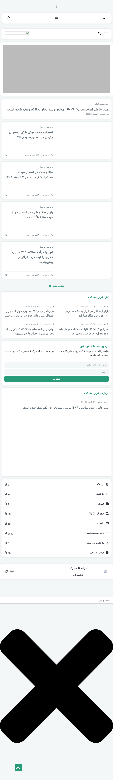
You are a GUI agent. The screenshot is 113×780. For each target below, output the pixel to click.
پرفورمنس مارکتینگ (101, 104)
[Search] (110, 773)
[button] (56, 286)
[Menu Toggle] (56, 18)
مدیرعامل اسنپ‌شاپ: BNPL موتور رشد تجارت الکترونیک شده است (58, 109)
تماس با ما (78, 575)
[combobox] (56, 600)
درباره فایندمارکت (78, 568)
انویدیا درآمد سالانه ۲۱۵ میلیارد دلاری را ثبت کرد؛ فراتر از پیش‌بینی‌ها (32, 257)
